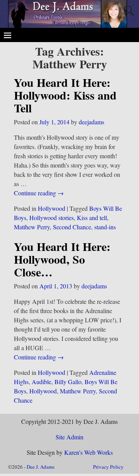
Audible (41, 382)
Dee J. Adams (40, 466)
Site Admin (69, 437)
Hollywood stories (51, 217)
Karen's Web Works (88, 452)
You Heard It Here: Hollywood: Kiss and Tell (65, 95)
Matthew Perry (32, 227)
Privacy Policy (108, 466)
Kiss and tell (92, 217)
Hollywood (51, 208)
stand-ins (105, 227)
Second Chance (72, 227)
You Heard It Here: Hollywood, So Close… (62, 259)
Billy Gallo (67, 382)
